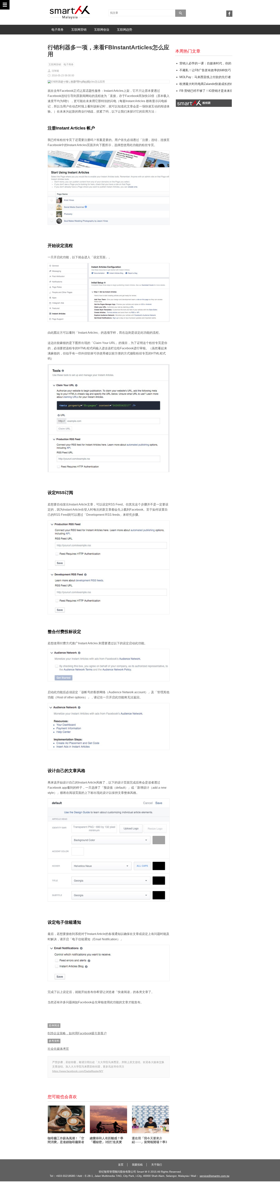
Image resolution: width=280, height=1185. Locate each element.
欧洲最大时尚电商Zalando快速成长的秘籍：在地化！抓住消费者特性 (204, 84)
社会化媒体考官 (58, 1048)
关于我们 (156, 1164)
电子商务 (57, 29)
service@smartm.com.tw (214, 1175)
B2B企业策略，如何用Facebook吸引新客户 (77, 1033)
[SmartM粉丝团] (229, 13)
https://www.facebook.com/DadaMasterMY (77, 1071)
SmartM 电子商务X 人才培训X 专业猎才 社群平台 (70, 12)
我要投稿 (137, 1164)
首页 (120, 1164)
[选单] (5, 5)
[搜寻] (180, 13)
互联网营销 (78, 29)
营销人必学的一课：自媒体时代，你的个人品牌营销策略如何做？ (204, 63)
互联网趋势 (124, 29)
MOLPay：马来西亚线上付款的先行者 (204, 77)
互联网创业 (101, 29)
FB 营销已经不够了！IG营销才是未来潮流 (204, 90)
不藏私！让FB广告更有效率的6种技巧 (204, 70)
